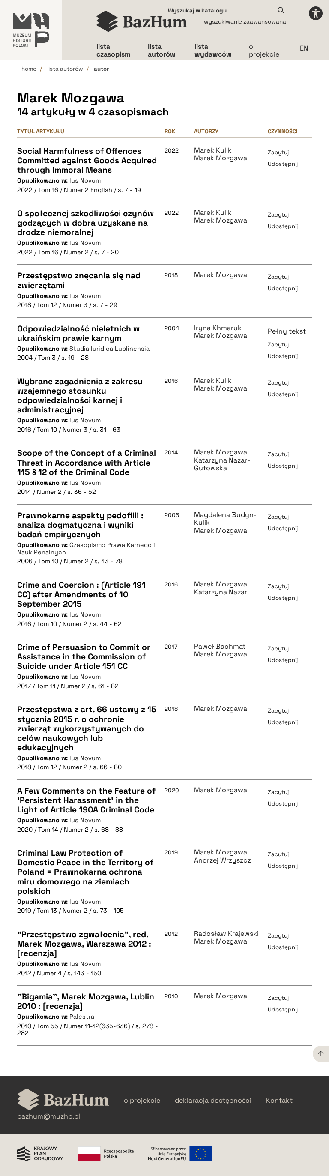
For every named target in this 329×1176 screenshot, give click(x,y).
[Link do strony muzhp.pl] (31, 30)
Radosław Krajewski (226, 934)
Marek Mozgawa (220, 158)
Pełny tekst (287, 331)
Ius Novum (85, 180)
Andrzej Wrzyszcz (222, 860)
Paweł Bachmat (219, 646)
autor (101, 68)
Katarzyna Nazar (220, 592)
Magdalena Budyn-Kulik (225, 519)
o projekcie (264, 50)
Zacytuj (278, 152)
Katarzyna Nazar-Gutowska (222, 464)
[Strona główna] (142, 21)
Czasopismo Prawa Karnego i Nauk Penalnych (86, 548)
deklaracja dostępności (213, 1100)
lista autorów (65, 68)
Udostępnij (283, 164)
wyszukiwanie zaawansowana (245, 21)
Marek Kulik (213, 150)
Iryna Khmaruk (218, 328)
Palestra (81, 1016)
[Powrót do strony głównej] (63, 1100)
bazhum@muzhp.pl (48, 1116)
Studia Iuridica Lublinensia (109, 348)
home (28, 68)
